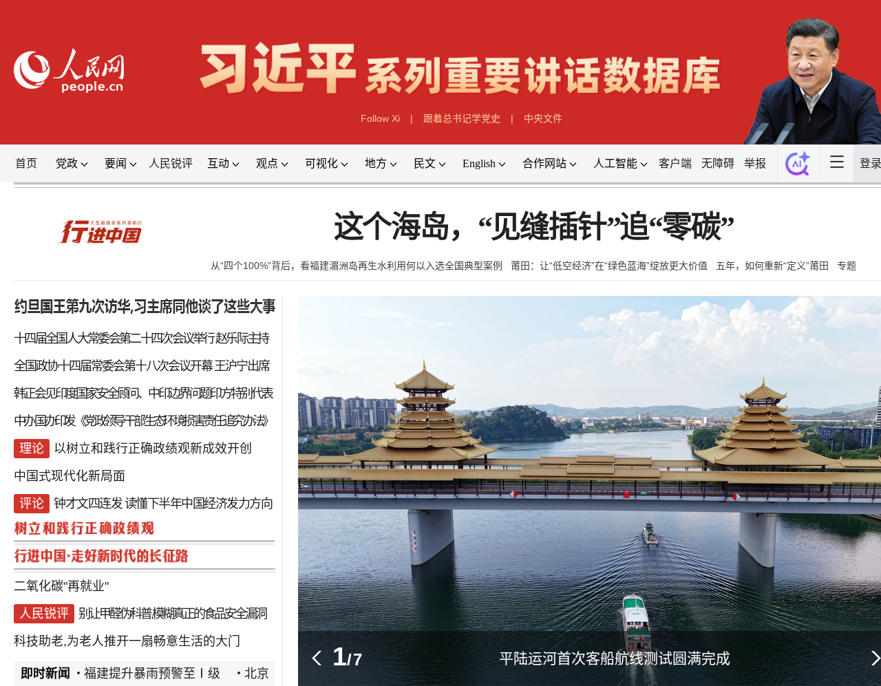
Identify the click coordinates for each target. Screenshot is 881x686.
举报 (755, 163)
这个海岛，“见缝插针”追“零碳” (534, 227)
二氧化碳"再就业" (61, 586)
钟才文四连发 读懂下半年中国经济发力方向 (163, 504)
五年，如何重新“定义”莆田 (772, 265)
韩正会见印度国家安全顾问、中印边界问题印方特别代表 (143, 393)
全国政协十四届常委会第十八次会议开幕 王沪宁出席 (141, 366)
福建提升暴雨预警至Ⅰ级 (152, 673)
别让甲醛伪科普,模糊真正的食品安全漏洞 (172, 614)
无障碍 (717, 163)
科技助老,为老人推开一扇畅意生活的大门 (127, 641)
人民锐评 (171, 163)
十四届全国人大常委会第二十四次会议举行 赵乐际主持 (141, 338)
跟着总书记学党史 (461, 118)
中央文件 (543, 118)
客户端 (675, 163)
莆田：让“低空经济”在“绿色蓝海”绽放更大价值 (609, 265)
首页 (26, 163)
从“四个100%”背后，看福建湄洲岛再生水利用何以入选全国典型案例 (356, 265)
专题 (846, 265)
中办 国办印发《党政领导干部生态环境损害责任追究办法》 (143, 421)
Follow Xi (380, 118)
